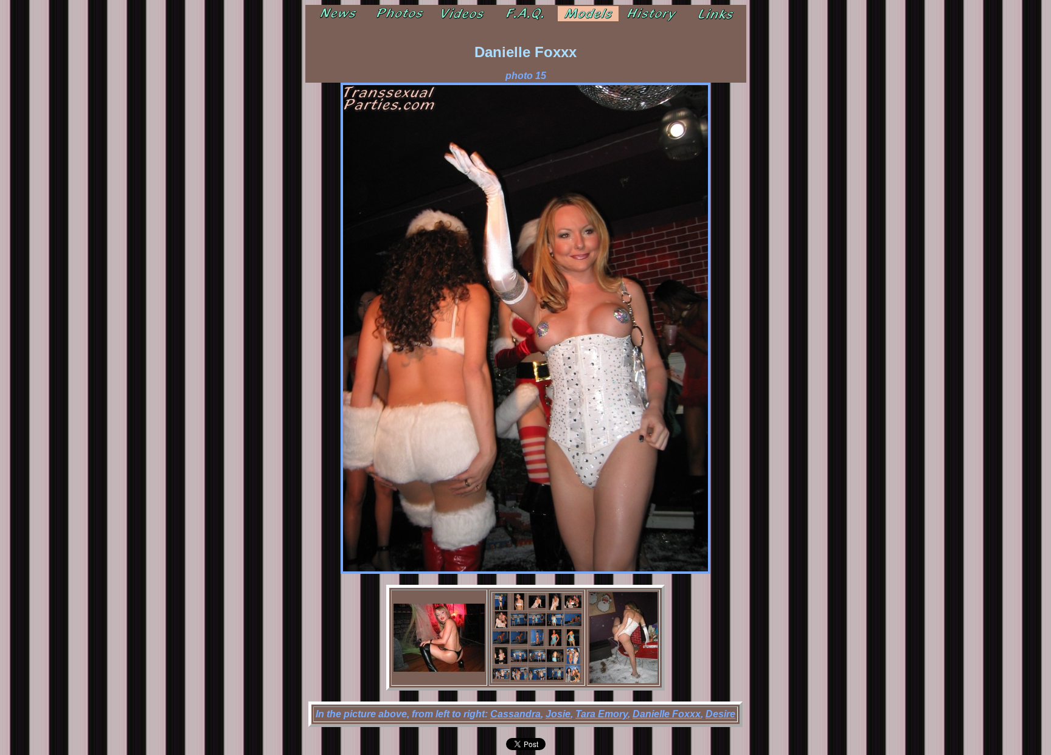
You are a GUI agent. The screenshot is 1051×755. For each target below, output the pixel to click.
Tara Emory (601, 714)
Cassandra (515, 714)
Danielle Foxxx (667, 714)
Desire (720, 714)
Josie (558, 714)
